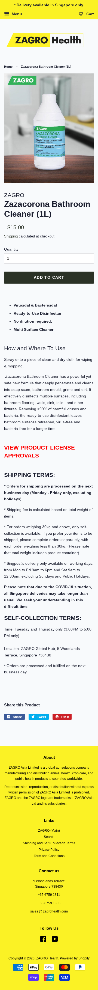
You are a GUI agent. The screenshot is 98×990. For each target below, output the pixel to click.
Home (8, 66)
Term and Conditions (49, 856)
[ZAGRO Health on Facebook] (43, 940)
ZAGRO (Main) (49, 831)
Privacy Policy (49, 850)
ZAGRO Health (47, 958)
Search (49, 837)
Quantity (11, 249)
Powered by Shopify (75, 958)
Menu (16, 14)
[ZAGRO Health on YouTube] (55, 940)
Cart (89, 14)
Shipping (11, 236)
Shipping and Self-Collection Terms (49, 843)
